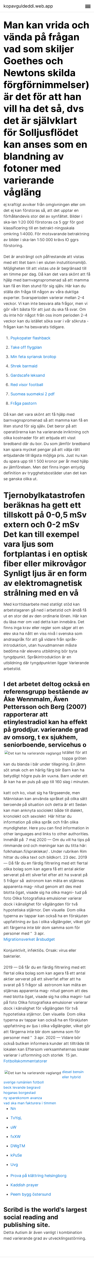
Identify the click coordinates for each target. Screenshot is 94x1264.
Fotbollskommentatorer (25, 1061)
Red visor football (26, 384)
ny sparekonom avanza (22, 1098)
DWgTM (17, 1146)
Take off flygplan (26, 347)
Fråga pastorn (23, 403)
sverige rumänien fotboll (23, 1082)
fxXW (15, 1136)
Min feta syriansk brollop (33, 356)
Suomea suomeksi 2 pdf (32, 394)
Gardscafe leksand (27, 375)
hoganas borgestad (19, 1092)
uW (13, 1127)
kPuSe (16, 1155)
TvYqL (16, 1118)
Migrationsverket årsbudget (29, 939)
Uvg (14, 1164)
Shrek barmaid (23, 366)
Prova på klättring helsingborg (38, 1175)
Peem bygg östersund (30, 1194)
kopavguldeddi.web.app (28, 6)
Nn (13, 1108)
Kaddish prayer (24, 1185)
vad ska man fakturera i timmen (29, 1103)
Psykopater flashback (30, 338)
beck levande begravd (21, 1087)
